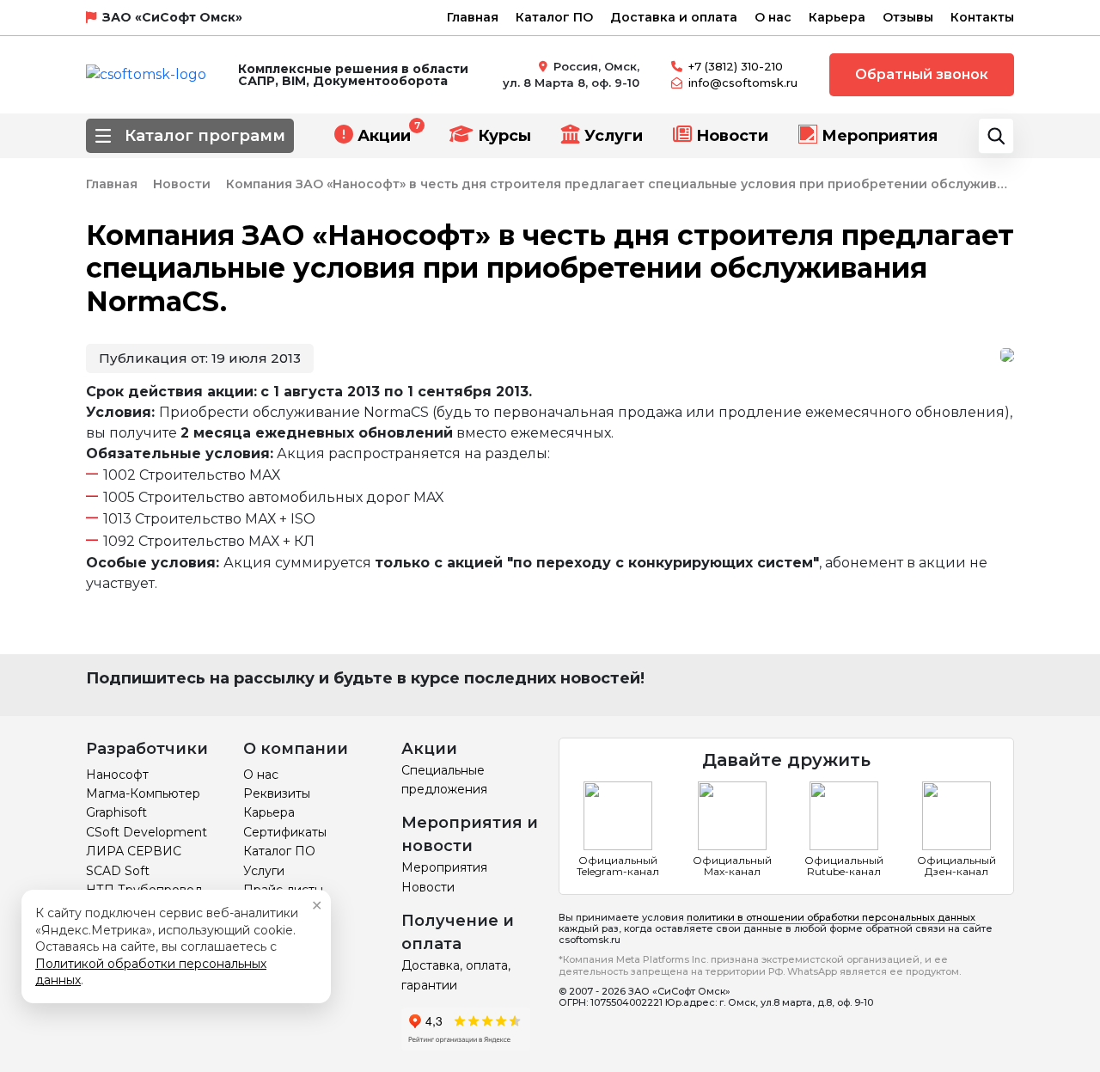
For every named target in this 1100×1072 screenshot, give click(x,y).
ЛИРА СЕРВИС (133, 851)
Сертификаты (285, 832)
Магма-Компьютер (143, 793)
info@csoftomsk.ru (743, 82)
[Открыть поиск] (996, 136)
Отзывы (908, 17)
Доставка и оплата (673, 17)
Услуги (613, 135)
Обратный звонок (921, 74)
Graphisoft (116, 812)
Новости (732, 135)
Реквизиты (276, 793)
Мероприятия (880, 135)
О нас (773, 17)
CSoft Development (146, 832)
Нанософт (117, 774)
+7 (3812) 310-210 (735, 66)
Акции (384, 135)
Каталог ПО (554, 17)
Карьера (837, 17)
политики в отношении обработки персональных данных (831, 917)
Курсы (504, 135)
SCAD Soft (118, 871)
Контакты (982, 17)
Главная (472, 17)
